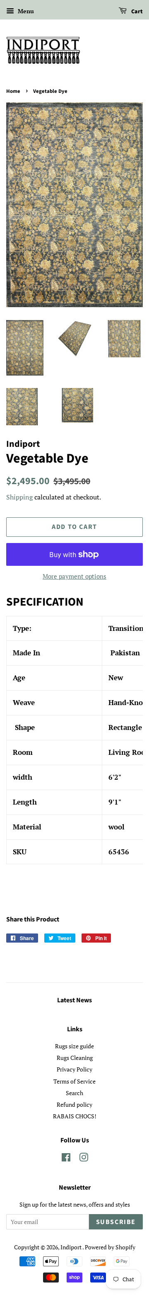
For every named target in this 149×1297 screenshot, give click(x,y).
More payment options (74, 576)
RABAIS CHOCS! (74, 1116)
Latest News (74, 1000)
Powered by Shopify (110, 1247)
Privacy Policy (74, 1069)
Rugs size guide (74, 1046)
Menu (25, 11)
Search (74, 1093)
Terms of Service (74, 1081)
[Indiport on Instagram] (83, 1159)
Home (13, 91)
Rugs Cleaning (75, 1058)
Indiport (71, 1247)
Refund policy (74, 1104)
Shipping (19, 497)
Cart (136, 11)
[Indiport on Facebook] (66, 1159)
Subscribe (116, 1222)
